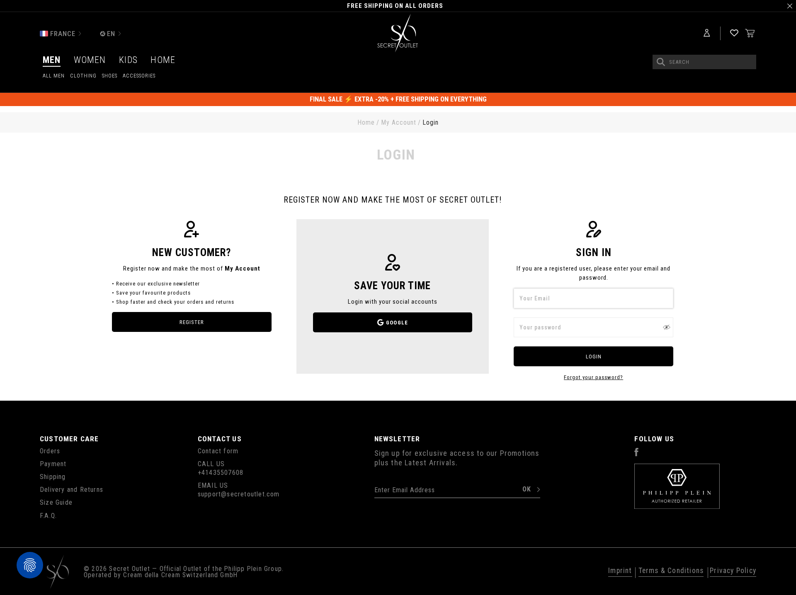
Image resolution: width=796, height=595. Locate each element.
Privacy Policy (733, 571)
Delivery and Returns (71, 489)
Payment (53, 464)
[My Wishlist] (734, 33)
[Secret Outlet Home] (398, 33)
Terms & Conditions (671, 571)
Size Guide (56, 502)
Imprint (620, 571)
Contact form (218, 451)
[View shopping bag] (750, 33)
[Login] (707, 33)
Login (594, 356)
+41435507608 (220, 472)
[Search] (661, 62)
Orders (50, 451)
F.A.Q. (48, 516)
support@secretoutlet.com (239, 494)
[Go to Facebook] (636, 454)
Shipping (53, 477)
